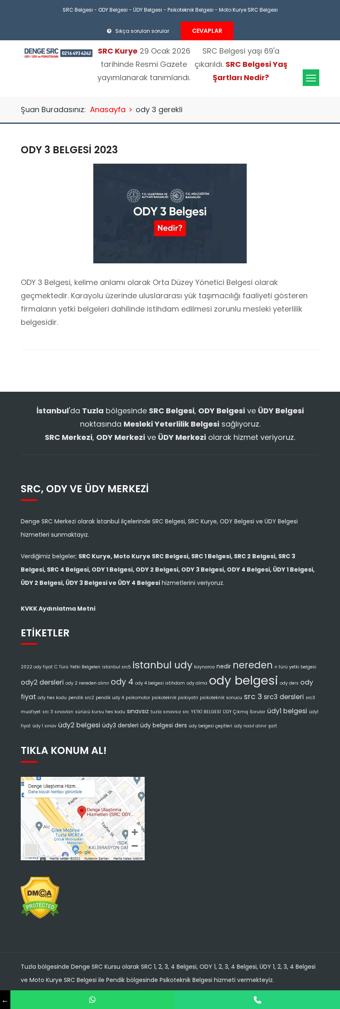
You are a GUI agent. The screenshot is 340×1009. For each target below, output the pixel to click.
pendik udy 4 (110, 698)
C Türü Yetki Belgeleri (77, 667)
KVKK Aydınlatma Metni (58, 608)
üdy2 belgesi (79, 725)
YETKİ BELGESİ (206, 712)
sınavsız (138, 711)
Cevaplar (207, 31)
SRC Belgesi (78, 9)
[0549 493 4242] (92, 999)
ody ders (289, 683)
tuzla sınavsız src (170, 712)
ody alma (197, 683)
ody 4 (122, 681)
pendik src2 (81, 698)
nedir (223, 666)
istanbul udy (162, 665)
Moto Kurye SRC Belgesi (248, 9)
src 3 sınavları (57, 712)
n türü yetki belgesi (295, 667)
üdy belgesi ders (163, 725)
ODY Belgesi (113, 9)
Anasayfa (108, 109)
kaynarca (204, 667)
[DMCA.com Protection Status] (40, 895)
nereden (253, 665)
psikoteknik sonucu (221, 698)
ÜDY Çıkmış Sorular (244, 712)
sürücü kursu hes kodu (100, 712)
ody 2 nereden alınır (87, 683)
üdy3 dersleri (120, 725)
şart (272, 726)
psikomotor (138, 698)
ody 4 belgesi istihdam (160, 683)
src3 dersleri (284, 697)
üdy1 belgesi (287, 711)
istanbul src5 (116, 667)
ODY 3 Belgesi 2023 (69, 150)
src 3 (253, 696)
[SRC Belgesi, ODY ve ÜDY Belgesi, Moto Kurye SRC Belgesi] (58, 52)
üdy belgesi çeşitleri (210, 726)
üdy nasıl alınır (250, 726)
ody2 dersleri (42, 682)
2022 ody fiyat (37, 667)
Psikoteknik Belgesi (191, 9)
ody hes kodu (52, 698)
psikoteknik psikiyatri (175, 698)
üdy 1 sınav (44, 726)
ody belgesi (243, 680)
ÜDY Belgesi (147, 9)
